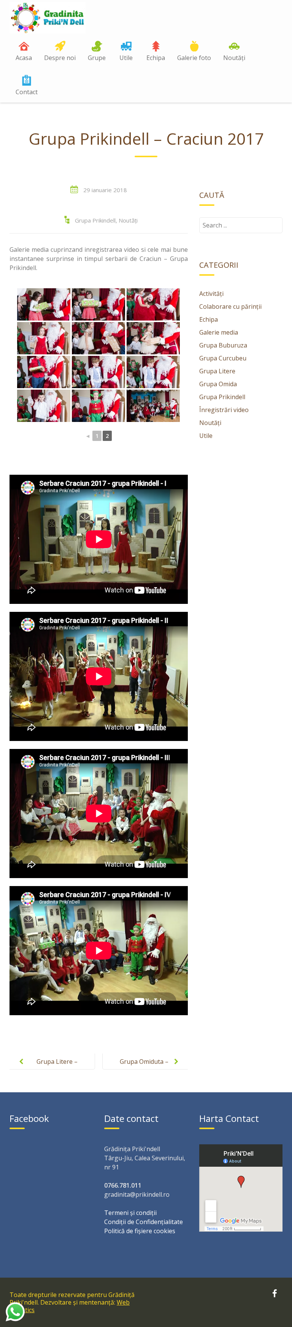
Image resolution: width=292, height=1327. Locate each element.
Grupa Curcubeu (222, 358)
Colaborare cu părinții (230, 306)
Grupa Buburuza (223, 345)
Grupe (97, 58)
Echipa (155, 58)
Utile (126, 58)
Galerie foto (194, 58)
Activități (211, 293)
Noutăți (234, 58)
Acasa (24, 58)
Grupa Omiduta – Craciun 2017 (144, 1067)
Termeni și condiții (130, 1213)
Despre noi (60, 58)
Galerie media (218, 332)
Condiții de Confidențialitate (143, 1222)
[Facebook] (274, 1294)
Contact (27, 92)
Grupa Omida (218, 384)
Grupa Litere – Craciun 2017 (57, 1067)
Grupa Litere (217, 371)
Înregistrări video (224, 410)
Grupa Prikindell (95, 220)
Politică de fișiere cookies (139, 1231)
